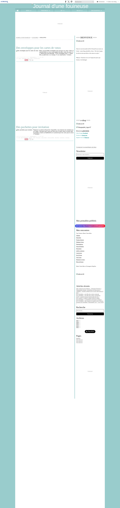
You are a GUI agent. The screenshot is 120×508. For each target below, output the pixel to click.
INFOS (28, 10)
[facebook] (66, 2)
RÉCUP (79, 10)
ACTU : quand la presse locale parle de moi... (87, 297)
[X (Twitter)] (68, 2)
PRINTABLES (44, 10)
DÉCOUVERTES (95, 10)
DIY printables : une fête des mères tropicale (87, 294)
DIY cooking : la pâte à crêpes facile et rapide (88, 298)
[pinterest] (71, 2)
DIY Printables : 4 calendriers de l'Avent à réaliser (89, 299)
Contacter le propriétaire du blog (86, 147)
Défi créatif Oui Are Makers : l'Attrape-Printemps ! (88, 288)
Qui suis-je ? (79, 339)
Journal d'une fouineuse (23, 37)
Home (17, 9)
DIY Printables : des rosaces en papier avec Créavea (89, 301)
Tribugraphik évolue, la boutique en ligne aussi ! (88, 290)
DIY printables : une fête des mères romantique (88, 295)
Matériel (78, 338)
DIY (62, 10)
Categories (35, 37)
